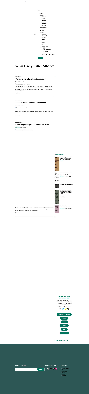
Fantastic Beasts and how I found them (30, 102)
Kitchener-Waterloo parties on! (66, 184)
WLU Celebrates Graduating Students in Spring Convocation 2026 (66, 174)
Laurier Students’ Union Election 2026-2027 (65, 206)
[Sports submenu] (43, 32)
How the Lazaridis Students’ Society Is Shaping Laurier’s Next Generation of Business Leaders (66, 192)
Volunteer (64, 318)
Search (40, 369)
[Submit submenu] (44, 48)
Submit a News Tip (62, 340)
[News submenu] (43, 15)
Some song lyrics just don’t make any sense (32, 125)
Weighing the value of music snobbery (30, 79)
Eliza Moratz (17, 127)
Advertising (64, 325)
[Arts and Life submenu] (46, 27)
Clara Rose (62, 160)
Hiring (64, 329)
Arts (16, 76)
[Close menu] (39, 10)
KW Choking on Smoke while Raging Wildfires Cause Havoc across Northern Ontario (66, 158)
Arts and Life (19, 76)
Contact (64, 321)
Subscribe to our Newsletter (64, 314)
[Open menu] (35, 34)
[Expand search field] (40, 58)
